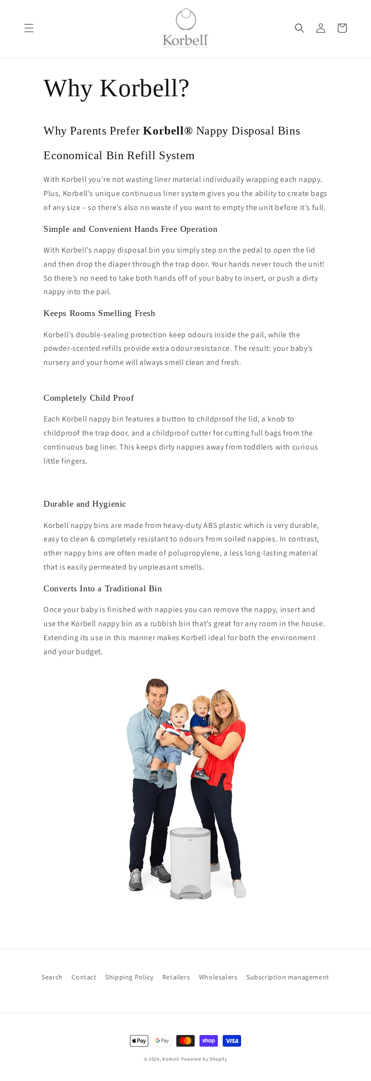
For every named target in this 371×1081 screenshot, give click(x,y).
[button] (29, 28)
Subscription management (287, 977)
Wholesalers (218, 977)
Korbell (171, 1059)
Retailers (176, 977)
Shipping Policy (129, 977)
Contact (83, 977)
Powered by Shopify (204, 1059)
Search (52, 977)
